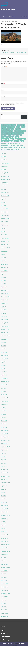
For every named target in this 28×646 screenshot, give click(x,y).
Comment (4, 66)
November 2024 (5, 176)
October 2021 (4, 244)
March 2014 (4, 427)
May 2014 (3, 424)
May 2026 (3, 156)
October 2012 (4, 479)
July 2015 (3, 407)
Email (2, 90)
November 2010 (5, 544)
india (3, 135)
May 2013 (3, 460)
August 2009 (4, 570)
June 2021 (3, 257)
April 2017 (3, 372)
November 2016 (5, 381)
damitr (3, 131)
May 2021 (3, 261)
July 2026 (3, 153)
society (3, 147)
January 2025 (4, 173)
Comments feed (5, 636)
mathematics (5, 139)
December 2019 (5, 293)
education (22, 131)
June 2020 (3, 277)
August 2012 (4, 486)
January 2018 (4, 359)
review (15, 145)
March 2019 (4, 316)
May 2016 (3, 391)
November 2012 (5, 476)
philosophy (4, 141)
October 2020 (4, 267)
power (21, 141)
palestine (17, 139)
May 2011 (3, 525)
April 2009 (3, 577)
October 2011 (4, 512)
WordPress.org (5, 640)
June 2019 (3, 310)
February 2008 (4, 613)
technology (21, 147)
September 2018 (5, 336)
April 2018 (3, 349)
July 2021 (3, 254)
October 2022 (4, 222)
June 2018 (3, 342)
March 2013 (4, 466)
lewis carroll (11, 137)
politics (16, 141)
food (3, 133)
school (20, 145)
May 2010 (3, 557)
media (11, 139)
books (17, 127)
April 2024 (3, 189)
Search (2, 114)
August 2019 (4, 303)
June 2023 (3, 202)
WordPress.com (14, 644)
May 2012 (3, 495)
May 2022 (3, 231)
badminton (11, 127)
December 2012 (5, 473)
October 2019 (4, 300)
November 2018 (5, 329)
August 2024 (4, 182)
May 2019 (3, 313)
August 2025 (4, 166)
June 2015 (3, 411)
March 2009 (4, 580)
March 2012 (4, 502)
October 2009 (4, 564)
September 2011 (5, 515)
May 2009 (3, 574)
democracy (9, 131)
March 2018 (4, 352)
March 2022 (4, 235)
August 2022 (4, 225)
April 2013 (3, 463)
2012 (3, 125)
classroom (4, 129)
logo (17, 137)
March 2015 (4, 420)
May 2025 (3, 169)
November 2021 (5, 241)
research (9, 145)
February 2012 (4, 505)
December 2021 (5, 238)
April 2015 (3, 417)
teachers (14, 147)
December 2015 (5, 401)
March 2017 (4, 375)
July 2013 (3, 453)
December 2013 (5, 437)
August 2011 (4, 518)
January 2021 (4, 264)
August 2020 (4, 270)
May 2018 (3, 345)
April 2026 (3, 160)
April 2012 (3, 499)
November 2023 (5, 195)
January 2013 (4, 469)
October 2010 (4, 548)
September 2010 (5, 551)
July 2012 (3, 489)
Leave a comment (5, 45)
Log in (2, 630)
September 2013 (5, 447)
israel (7, 135)
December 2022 (5, 215)
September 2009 (5, 567)
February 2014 (4, 430)
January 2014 (4, 434)
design (16, 131)
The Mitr (15, 21)
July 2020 (3, 274)
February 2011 (4, 535)
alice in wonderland (10, 125)
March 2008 (4, 610)
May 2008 (3, 603)
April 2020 (3, 284)
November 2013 (5, 440)
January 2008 (4, 616)
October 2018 (4, 332)
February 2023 (4, 209)
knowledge (13, 135)
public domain (5, 143)
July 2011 (3, 522)
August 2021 (4, 251)
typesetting (12, 149)
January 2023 (4, 212)
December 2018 (5, 326)
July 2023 (3, 199)
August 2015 (4, 404)
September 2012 (5, 482)
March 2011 (4, 531)
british (23, 127)
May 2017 (3, 368)
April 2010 (3, 561)
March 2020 (4, 287)
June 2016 (3, 388)
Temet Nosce (8, 9)
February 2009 (4, 584)
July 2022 (3, 228)
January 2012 (4, 509)
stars (8, 147)
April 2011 (3, 528)
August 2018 (4, 339)
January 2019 (4, 323)
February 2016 (4, 398)
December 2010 (5, 541)
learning (4, 137)
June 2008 (3, 600)
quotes (3, 145)
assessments (20, 125)
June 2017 (3, 365)
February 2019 (4, 319)
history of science (10, 133)
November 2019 (5, 297)
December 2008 (5, 590)
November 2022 (5, 218)
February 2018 (4, 355)
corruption (18, 129)
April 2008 (3, 606)
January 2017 (4, 378)
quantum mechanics (16, 143)
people (23, 139)
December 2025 (5, 163)
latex (19, 135)
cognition (11, 129)
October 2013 (4, 443)
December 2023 (5, 192)
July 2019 (3, 306)
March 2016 (4, 394)
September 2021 (5, 248)
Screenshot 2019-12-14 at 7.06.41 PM (13, 51)
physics (11, 141)
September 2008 (5, 593)
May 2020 (3, 280)
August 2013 (4, 450)
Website (3, 96)
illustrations (20, 133)
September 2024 (5, 179)
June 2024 (3, 186)
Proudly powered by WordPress (9, 643)
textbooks (4, 149)
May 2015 (3, 414)
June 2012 (3, 492)
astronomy (4, 127)
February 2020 (4, 290)
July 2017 (3, 362)
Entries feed (4, 633)
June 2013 (3, 456)
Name (3, 83)
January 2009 (4, 587)
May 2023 (3, 205)
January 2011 (4, 538)
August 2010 (4, 554)
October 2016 (4, 385)
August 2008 (4, 597)
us (17, 149)
